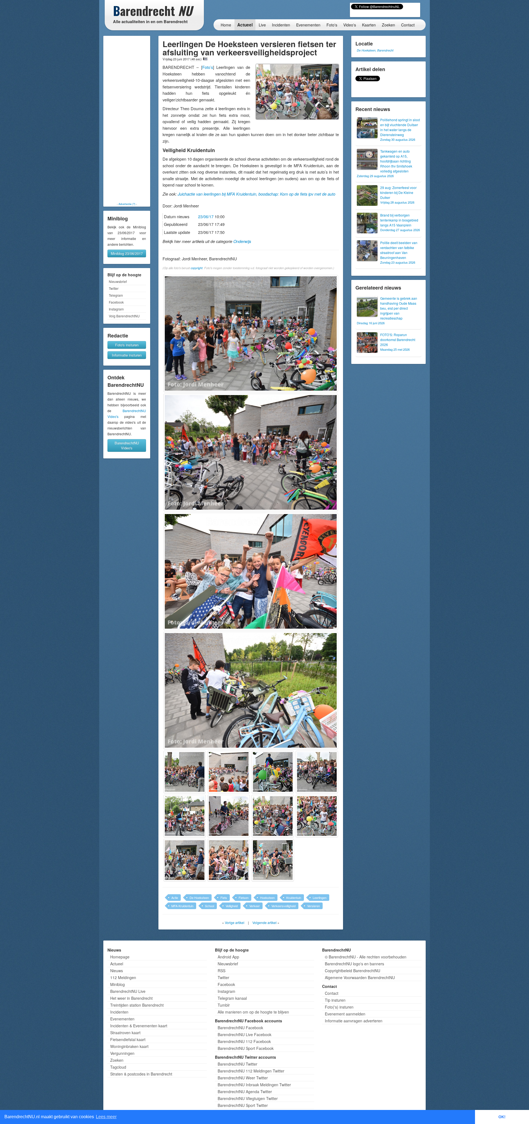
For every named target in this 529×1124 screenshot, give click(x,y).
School (209, 906)
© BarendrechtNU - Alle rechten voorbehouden (365, 957)
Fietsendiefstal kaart (127, 1039)
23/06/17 (206, 216)
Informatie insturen (127, 355)
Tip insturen (335, 1000)
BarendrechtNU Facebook (240, 1027)
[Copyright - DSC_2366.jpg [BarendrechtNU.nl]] (250, 571)
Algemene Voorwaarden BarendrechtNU (360, 977)
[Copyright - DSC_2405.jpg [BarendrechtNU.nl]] (273, 860)
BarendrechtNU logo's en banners (354, 963)
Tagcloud (118, 1067)
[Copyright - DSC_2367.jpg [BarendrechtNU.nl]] (250, 690)
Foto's (331, 25)
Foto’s (207, 67)
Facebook (116, 302)
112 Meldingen (123, 977)
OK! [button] (502, 1117)
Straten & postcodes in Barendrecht (141, 1074)
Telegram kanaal (232, 998)
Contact (408, 25)
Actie (174, 897)
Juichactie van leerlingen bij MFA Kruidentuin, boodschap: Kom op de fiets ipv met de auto (256, 194)
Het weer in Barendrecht (131, 998)
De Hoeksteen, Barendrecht (375, 50)
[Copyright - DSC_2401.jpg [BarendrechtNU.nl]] (228, 860)
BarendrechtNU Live (127, 991)
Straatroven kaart (125, 1032)
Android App (228, 957)
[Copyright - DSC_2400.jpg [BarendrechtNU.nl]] (184, 860)
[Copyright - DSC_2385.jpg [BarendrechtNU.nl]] (184, 816)
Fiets (223, 897)
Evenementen (308, 25)
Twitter (113, 288)
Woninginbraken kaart (129, 1046)
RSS (221, 970)
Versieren (313, 906)
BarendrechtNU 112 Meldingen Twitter (251, 1071)
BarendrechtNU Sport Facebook (246, 1048)
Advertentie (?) (126, 204)
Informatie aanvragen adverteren (353, 1020)
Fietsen (244, 897)
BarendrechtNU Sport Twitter (243, 1105)
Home (226, 25)
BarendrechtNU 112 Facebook (244, 1041)
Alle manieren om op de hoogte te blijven (253, 1012)
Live (262, 25)
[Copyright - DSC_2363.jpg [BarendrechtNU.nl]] (250, 452)
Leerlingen (319, 897)
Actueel (245, 25)
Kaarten (369, 25)
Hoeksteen (267, 897)
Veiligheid (232, 906)
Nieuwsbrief (118, 281)
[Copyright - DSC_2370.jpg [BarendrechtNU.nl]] (184, 772)
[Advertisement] (127, 119)
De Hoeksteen (199, 897)
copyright (197, 268)
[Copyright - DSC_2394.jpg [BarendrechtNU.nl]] (273, 816)
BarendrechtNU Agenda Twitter (245, 1091)
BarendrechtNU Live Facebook (244, 1034)
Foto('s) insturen (339, 1007)
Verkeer (254, 906)
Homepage (119, 957)
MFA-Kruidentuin (182, 906)
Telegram (116, 295)
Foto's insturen (127, 344)
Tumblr (224, 1005)
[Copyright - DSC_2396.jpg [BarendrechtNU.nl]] (317, 816)
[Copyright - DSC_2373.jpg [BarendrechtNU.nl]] (228, 772)
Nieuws (116, 970)
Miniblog (117, 984)
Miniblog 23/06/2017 (127, 253)
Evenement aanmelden (345, 1014)
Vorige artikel (234, 922)
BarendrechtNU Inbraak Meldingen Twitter (254, 1084)
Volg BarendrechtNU (124, 316)
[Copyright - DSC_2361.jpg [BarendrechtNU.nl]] (250, 333)
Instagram (116, 309)
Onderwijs (242, 241)
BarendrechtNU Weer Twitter (243, 1077)
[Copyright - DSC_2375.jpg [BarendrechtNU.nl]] (273, 772)
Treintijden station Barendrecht (137, 1005)
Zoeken (388, 25)
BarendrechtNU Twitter (237, 1064)
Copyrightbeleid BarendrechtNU (352, 970)
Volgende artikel (264, 922)
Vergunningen (122, 1053)
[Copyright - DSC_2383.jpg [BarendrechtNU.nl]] (317, 772)
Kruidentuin (293, 897)
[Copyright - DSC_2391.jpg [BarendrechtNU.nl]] (228, 816)
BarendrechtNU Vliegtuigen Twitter (248, 1098)
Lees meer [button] (106, 1116)
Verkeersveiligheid (283, 906)
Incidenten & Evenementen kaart (138, 1025)
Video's (349, 25)
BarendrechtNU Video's (127, 445)
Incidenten (281, 25)
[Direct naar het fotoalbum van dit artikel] (205, 59)
